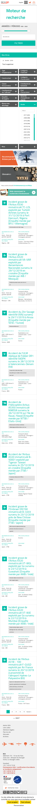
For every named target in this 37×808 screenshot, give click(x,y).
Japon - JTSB (5, 495)
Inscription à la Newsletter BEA (33, 2)
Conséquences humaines (26, 85)
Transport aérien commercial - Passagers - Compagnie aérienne (26, 235)
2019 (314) (27, 126)
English (21, 2)
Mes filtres (5, 55)
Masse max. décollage (6, 104)
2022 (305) (27, 132)
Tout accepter (13, 802)
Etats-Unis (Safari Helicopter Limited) (23, 442)
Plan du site (7, 732)
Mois (3, 147)
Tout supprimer (7, 64)
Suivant (29, 712)
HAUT (18, 718)
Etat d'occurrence (25, 91)
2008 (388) (27, 118)
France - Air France (23, 703)
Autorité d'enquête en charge (25, 98)
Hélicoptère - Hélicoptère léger (7, 436)
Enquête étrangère (5, 98)
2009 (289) (27, 135)
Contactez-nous (29, 2)
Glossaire (6, 174)
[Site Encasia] (17, 780)
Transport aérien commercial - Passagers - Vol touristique (26, 435)
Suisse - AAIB (6, 342)
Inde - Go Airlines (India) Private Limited (25, 595)
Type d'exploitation (6, 72)
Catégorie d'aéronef (24, 72)
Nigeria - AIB (5, 243)
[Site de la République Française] (7, 780)
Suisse (20, 341)
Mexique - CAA (6, 301)
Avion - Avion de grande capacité (6, 236)
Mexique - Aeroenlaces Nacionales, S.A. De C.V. (25, 300)
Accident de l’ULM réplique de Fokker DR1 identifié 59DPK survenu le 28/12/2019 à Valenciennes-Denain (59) (21, 360)
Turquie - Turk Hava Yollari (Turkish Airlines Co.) (26, 242)
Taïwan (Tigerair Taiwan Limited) (25, 494)
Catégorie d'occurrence (25, 78)
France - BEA (5, 391)
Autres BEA (6, 725)
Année (23, 104)
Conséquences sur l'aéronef (7, 91)
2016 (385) (27, 120)
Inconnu (20, 538)
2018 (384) (27, 123)
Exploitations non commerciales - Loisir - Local (25, 334)
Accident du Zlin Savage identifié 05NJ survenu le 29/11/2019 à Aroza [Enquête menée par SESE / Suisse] (21, 317)
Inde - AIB (4, 596)
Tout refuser (25, 802)
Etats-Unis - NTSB (7, 443)
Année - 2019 (9, 60)
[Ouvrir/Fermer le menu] (26, 2)
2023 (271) (27, 137)
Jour (22, 147)
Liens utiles (6, 728)
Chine (20, 545)
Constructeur (6, 78)
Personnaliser (19, 805)
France (20, 390)
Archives (6, 736)
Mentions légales (8, 730)
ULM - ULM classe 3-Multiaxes (8, 335)
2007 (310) (27, 129)
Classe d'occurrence (6, 85)
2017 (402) (27, 115)
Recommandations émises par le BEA (10, 157)
